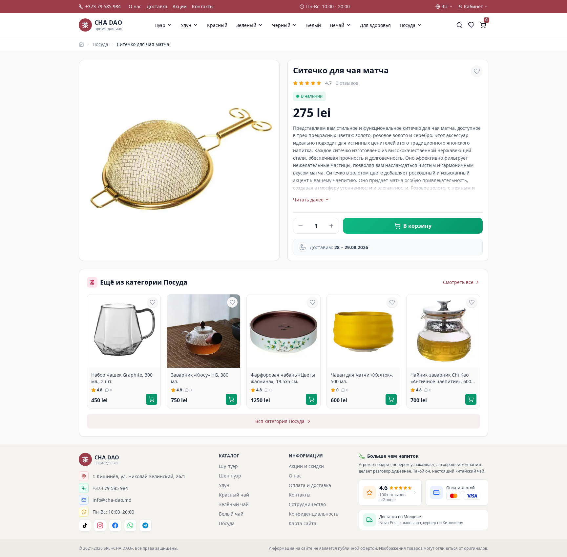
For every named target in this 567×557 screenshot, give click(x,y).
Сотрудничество (307, 504)
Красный (217, 25)
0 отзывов (347, 83)
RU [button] (444, 6)
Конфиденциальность (313, 514)
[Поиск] (459, 25)
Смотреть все (458, 282)
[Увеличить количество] (331, 225)
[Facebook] (115, 525)
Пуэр (160, 25)
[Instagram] (100, 525)
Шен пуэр (230, 476)
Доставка (157, 6)
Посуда (407, 25)
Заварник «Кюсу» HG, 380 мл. (199, 378)
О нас (135, 6)
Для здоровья (375, 25)
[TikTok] (85, 525)
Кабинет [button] (473, 6)
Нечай (337, 25)
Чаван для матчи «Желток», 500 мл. (362, 378)
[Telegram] (145, 525)
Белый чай (231, 514)
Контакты (203, 6)
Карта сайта (302, 523)
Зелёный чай (234, 504)
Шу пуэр (228, 466)
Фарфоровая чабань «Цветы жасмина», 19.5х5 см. (283, 378)
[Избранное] (471, 25)
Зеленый (246, 25)
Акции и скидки (306, 466)
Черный (281, 25)
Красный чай (234, 495)
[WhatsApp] (130, 525)
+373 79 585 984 (103, 6)
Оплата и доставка (310, 485)
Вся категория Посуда (279, 421)
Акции (180, 6)
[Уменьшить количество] (300, 225)
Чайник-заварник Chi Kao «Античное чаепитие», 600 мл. (440, 378)
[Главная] (81, 44)
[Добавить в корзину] (151, 399)
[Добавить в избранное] (477, 71)
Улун (186, 25)
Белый (313, 25)
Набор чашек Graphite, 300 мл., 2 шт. (122, 378)
